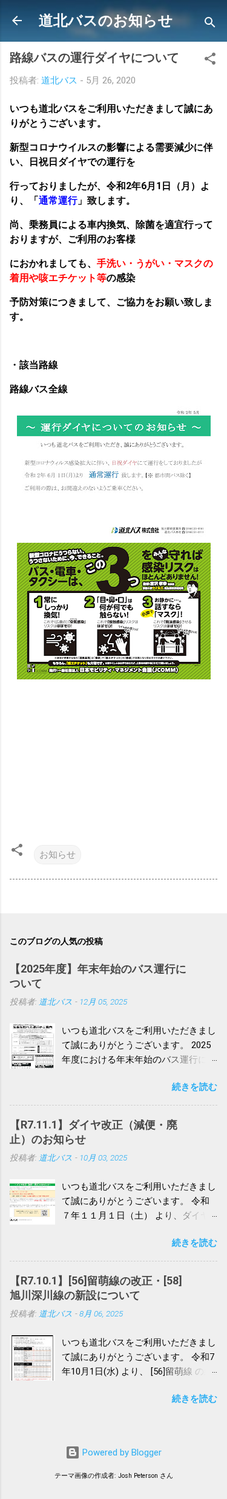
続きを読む (194, 1086)
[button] (210, 60)
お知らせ (57, 854)
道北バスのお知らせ (106, 20)
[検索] (210, 24)
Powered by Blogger (121, 1452)
